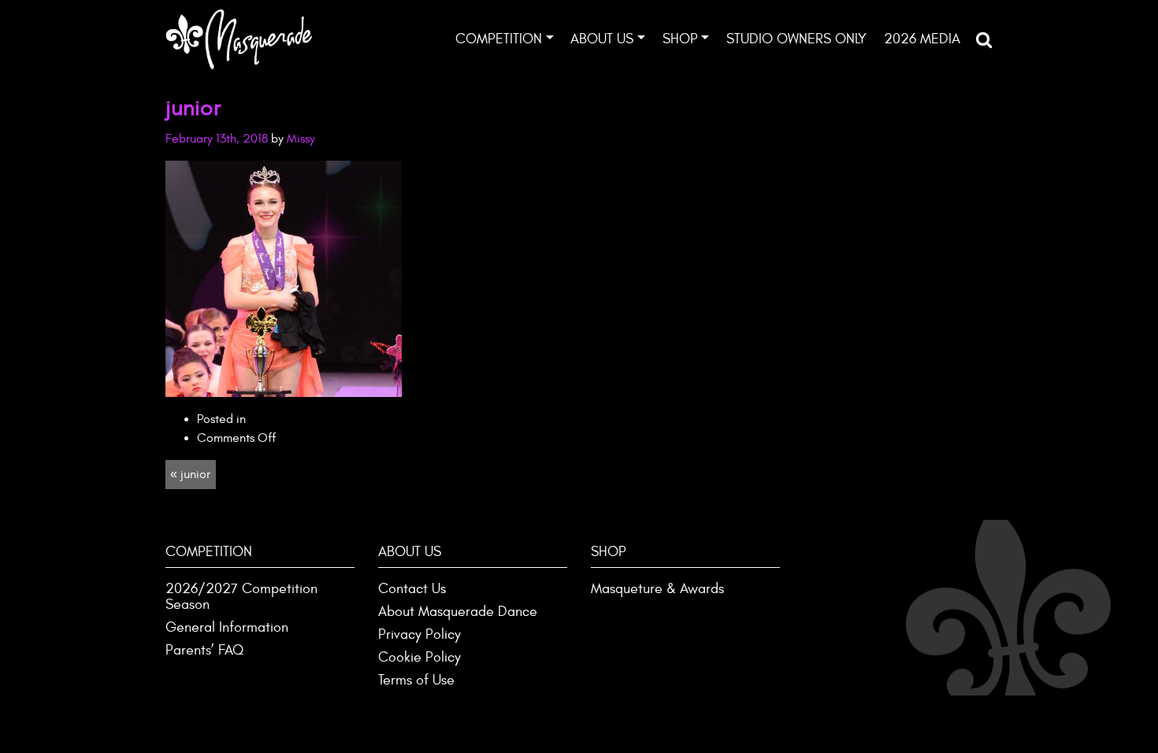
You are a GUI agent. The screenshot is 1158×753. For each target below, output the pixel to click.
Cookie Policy (419, 657)
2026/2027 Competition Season (241, 597)
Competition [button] (498, 39)
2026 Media (922, 39)
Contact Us (412, 589)
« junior (190, 474)
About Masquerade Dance (457, 611)
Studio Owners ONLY (796, 39)
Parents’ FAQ (204, 650)
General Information (226, 627)
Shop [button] (680, 39)
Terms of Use (416, 680)
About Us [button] (601, 39)
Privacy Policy (419, 634)
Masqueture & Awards (657, 589)
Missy (301, 139)
